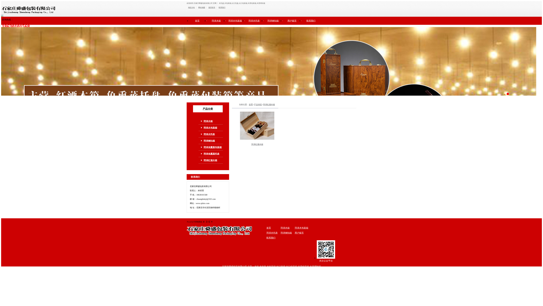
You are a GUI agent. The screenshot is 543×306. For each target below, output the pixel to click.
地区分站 (191, 7)
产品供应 (258, 105)
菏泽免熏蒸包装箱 (213, 147)
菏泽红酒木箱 (210, 160)
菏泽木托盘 (254, 21)
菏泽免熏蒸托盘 (211, 154)
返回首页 (211, 7)
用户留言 (292, 21)
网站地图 (201, 7)
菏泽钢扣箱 (273, 21)
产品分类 (208, 108)
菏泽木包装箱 (235, 21)
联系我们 (222, 7)
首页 (197, 21)
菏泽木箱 (216, 21)
